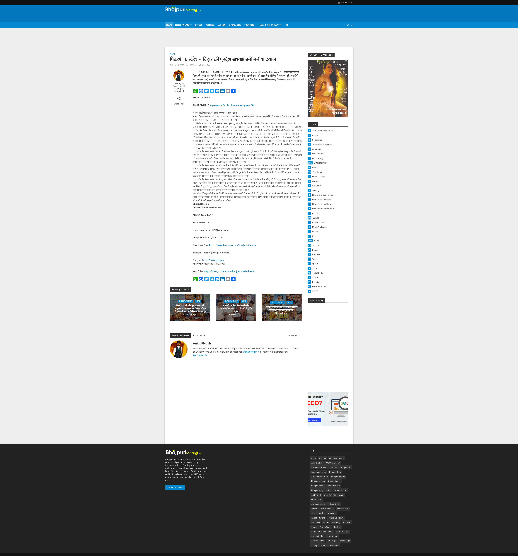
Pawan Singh (325, 527)
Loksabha (315, 522)
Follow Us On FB (175, 487)
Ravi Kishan (332, 536)
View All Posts (294, 335)
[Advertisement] (328, 345)
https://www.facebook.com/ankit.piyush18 (231, 105)
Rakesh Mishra (317, 536)
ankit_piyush (179, 91)
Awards (334, 467)
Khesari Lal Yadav (335, 517)
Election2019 (342, 508)
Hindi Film (331, 513)
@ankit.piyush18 (251, 351)
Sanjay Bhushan (318, 545)
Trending (249, 25)
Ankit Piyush (178, 83)
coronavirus (316, 499)
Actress (322, 458)
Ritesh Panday (317, 540)
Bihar (329, 490)
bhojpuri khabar (318, 481)
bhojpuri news (334, 485)
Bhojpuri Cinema (318, 472)
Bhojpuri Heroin (338, 476)
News (169, 25)
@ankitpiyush (200, 355)
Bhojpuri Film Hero (319, 476)
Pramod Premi (342, 531)
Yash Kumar (334, 545)
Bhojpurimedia (334, 481)
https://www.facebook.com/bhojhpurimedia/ (232, 245)
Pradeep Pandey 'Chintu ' (322, 531)
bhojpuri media (317, 485)
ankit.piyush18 (179, 86)
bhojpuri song (317, 490)
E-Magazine (235, 25)
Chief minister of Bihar (333, 495)
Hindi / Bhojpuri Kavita (269, 25)
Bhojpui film (345, 467)
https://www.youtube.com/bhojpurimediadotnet (229, 271)
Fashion (221, 25)
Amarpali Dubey (333, 462)
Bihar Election (340, 490)
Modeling (336, 522)
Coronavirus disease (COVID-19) (325, 504)
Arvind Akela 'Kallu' (319, 467)
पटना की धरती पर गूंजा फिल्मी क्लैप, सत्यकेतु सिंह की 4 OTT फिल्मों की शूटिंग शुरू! (236, 308)
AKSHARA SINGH (336, 458)
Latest (198, 25)
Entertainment (183, 25)
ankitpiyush (179, 88)
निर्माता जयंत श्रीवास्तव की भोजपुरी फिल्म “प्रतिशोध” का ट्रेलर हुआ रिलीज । (281, 308)
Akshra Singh (317, 462)
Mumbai (346, 522)
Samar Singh (344, 540)
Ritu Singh (331, 540)
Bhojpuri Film (335, 472)
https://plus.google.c (213, 260)
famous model (317, 513)
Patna (313, 527)
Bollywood (316, 495)
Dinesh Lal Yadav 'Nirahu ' (322, 508)
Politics (210, 25)
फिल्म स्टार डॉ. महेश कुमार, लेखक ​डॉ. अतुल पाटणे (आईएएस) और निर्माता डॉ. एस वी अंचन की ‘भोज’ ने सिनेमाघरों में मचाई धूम (190, 308)
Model (326, 522)
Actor (313, 458)
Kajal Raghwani (318, 517)
